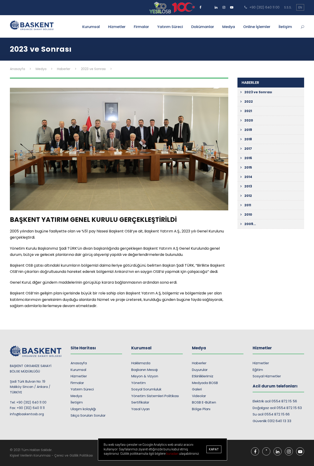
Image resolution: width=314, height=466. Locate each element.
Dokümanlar (202, 26)
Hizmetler (117, 26)
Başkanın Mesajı (144, 369)
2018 (248, 139)
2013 (248, 186)
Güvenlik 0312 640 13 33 (272, 420)
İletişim (285, 26)
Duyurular (200, 369)
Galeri (197, 389)
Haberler (199, 363)
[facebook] (200, 5)
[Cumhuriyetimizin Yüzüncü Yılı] (160, 7)
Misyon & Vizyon (144, 376)
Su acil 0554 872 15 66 (271, 414)
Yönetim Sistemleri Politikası (155, 395)
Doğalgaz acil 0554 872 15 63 (277, 407)
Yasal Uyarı (140, 409)
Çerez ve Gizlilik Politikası (73, 455)
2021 (248, 111)
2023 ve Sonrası (258, 92)
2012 (248, 195)
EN (300, 7)
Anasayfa (79, 363)
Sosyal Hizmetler (267, 376)
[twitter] (208, 5)
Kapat (214, 449)
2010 (248, 214)
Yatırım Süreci (170, 26)
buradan (172, 453)
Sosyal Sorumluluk (146, 389)
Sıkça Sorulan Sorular (88, 415)
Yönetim (138, 382)
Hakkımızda (140, 363)
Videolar (199, 395)
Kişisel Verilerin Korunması (30, 455)
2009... (250, 224)
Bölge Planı (201, 409)
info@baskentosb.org (27, 414)
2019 (248, 129)
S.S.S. (288, 7)
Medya (228, 26)
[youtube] (231, 5)
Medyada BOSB (205, 382)
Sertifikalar (140, 402)
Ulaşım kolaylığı (83, 409)
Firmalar (141, 26)
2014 (248, 177)
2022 (248, 101)
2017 (248, 148)
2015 (248, 167)
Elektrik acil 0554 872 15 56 (275, 401)
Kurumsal (91, 26)
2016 (248, 158)
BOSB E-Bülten (204, 402)
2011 (247, 205)
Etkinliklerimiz (202, 376)
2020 (248, 120)
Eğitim (258, 369)
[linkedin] (216, 5)
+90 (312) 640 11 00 (264, 7)
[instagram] (224, 5)
